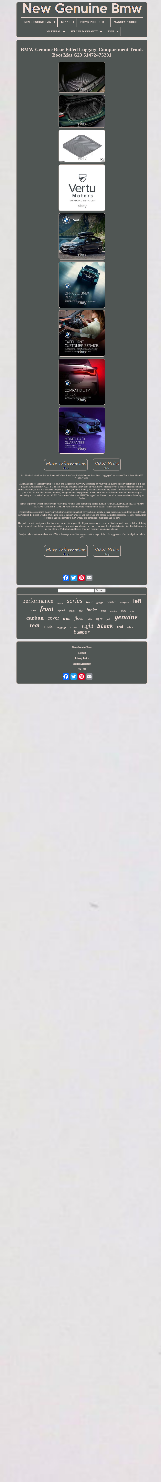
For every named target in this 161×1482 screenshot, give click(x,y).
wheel (130, 627)
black (105, 626)
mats (48, 626)
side (90, 619)
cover (53, 618)
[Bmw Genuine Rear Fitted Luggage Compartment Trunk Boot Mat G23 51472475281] (81, 77)
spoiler (99, 602)
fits (81, 610)
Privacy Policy (82, 658)
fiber (103, 610)
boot (89, 602)
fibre (123, 610)
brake (92, 610)
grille (132, 611)
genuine (126, 617)
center (111, 601)
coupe (74, 627)
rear (35, 625)
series (74, 600)
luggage (62, 627)
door (33, 610)
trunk (72, 610)
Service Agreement (82, 663)
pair (108, 619)
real (120, 627)
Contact (82, 652)
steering (113, 611)
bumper (82, 632)
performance (37, 600)
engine (124, 602)
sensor (60, 603)
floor (79, 618)
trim (66, 618)
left (137, 601)
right (87, 625)
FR (84, 669)
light (99, 619)
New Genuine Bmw (82, 647)
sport (61, 610)
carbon (35, 617)
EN (79, 669)
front (46, 608)
